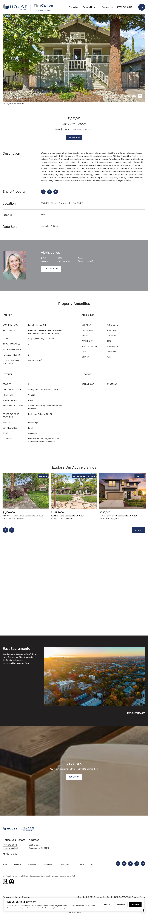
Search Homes (90, 7)
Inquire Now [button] (74, 137)
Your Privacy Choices (74, 912)
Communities (48, 864)
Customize (121, 904)
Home (5, 864)
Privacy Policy (138, 897)
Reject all (107, 904)
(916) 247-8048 (124, 7)
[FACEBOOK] (118, 863)
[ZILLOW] (136, 863)
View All (138, 530)
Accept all (135, 904)
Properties (73, 7)
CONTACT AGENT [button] (51, 269)
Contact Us (107, 7)
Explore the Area (136, 713)
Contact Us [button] (74, 777)
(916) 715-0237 (63, 261)
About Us (17, 864)
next (17, 96)
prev (11, 96)
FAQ (92, 864)
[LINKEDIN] (130, 863)
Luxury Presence (23, 897)
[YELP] (143, 863)
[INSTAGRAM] (124, 863)
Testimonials (64, 864)
